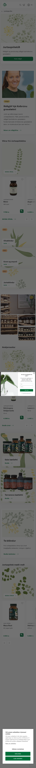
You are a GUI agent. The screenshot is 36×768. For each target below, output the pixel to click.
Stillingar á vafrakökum (18, 749)
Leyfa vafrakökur (17, 758)
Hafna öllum (18, 753)
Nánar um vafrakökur (10, 743)
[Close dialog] (34, 373)
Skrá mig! (26, 390)
